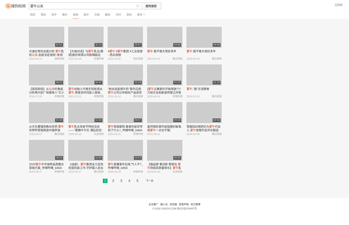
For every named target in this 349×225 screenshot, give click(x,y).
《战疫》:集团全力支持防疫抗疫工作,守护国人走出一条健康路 (85, 168)
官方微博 (195, 204)
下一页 (149, 180)
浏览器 (173, 204)
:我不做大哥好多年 (161, 51)
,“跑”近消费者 (198, 88)
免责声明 (184, 204)
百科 (129, 14)
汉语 (97, 14)
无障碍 (339, 4)
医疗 (86, 14)
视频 (75, 14)
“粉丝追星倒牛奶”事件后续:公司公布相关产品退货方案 (125, 92)
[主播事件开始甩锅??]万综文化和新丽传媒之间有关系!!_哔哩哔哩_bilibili (164, 92)
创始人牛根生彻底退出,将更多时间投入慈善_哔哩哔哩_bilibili (85, 92)
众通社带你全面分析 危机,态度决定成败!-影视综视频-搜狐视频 (46, 55)
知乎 (54, 14)
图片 (64, 14)
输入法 (164, 204)
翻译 (107, 14)
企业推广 (153, 204)
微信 (43, 14)
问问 (118, 14)
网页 (32, 14)
